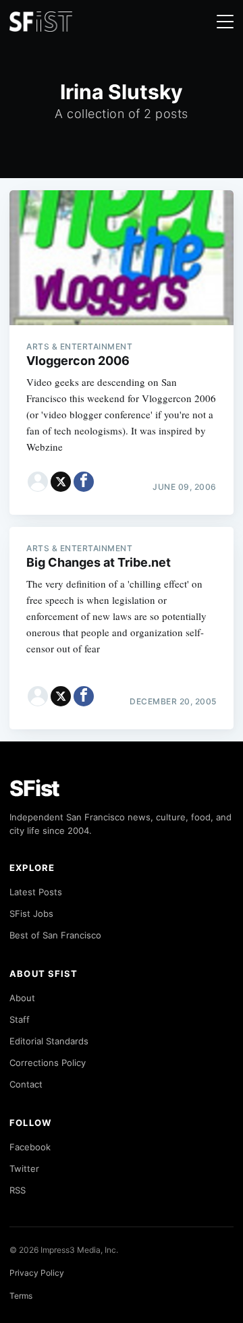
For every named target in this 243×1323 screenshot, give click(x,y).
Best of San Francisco (55, 935)
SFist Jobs (31, 913)
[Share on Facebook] (83, 481)
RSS (17, 1190)
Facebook (30, 1147)
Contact (26, 1084)
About (22, 997)
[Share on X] (60, 481)
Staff (19, 1019)
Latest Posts (35, 891)
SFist (34, 788)
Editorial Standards (48, 1041)
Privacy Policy (36, 1273)
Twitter (24, 1168)
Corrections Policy (47, 1062)
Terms (20, 1296)
